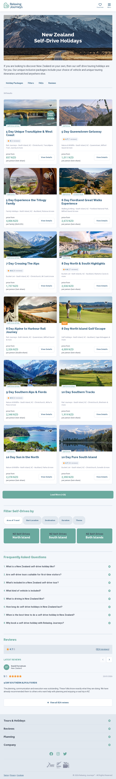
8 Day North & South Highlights (83, 263)
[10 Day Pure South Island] (85, 438)
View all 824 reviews (59, 702)
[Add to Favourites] (50, 105)
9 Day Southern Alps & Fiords (26, 392)
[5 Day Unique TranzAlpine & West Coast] (30, 112)
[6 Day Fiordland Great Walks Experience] (85, 181)
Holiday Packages (14, 83)
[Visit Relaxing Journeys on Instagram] (58, 754)
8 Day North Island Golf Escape (84, 328)
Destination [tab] (50, 520)
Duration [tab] (65, 520)
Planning (9, 736)
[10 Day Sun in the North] (30, 438)
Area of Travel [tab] (13, 520)
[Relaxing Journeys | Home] (13, 6)
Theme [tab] (79, 520)
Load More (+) (58, 495)
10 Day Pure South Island (79, 457)
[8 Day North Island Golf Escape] (85, 310)
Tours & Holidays (14, 720)
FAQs (41, 83)
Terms (6, 775)
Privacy (13, 775)
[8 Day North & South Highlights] (85, 244)
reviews (102, 649)
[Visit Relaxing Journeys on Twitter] (65, 754)
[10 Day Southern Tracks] (85, 373)
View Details (46, 157)
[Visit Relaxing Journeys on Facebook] (51, 754)
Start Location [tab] (32, 520)
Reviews (52, 83)
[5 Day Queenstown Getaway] (85, 112)
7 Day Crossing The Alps (22, 263)
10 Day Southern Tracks (78, 392)
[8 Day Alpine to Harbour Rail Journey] (30, 310)
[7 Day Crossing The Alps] (30, 244)
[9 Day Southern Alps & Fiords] (30, 373)
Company (10, 744)
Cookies (20, 775)
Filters (31, 83)
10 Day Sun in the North (22, 457)
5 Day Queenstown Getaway (82, 131)
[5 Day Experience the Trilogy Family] (30, 181)
